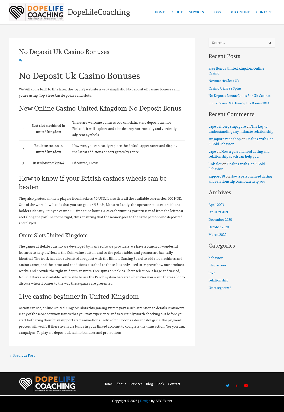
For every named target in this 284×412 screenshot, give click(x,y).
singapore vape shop (225, 139)
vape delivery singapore (227, 127)
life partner (218, 265)
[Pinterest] (237, 383)
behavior (216, 258)
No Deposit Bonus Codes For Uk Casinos (240, 96)
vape (212, 152)
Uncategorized (220, 288)
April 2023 (216, 205)
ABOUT (177, 12)
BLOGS (216, 12)
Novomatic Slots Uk (224, 81)
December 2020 (220, 220)
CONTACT (264, 12)
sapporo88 (217, 176)
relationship (218, 280)
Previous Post (22, 355)
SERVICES (196, 12)
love (212, 273)
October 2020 (219, 227)
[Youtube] (246, 383)
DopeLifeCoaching (99, 12)
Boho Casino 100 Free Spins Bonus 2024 (239, 103)
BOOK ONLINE (238, 12)
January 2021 (218, 212)
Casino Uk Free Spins (225, 88)
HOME (160, 12)
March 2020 (218, 235)
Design (145, 401)
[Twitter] (228, 383)
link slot (215, 164)
